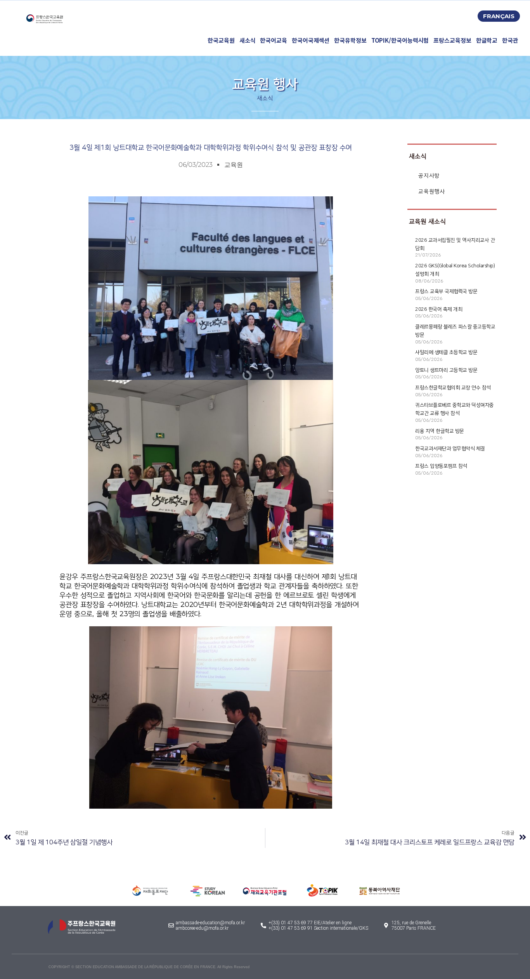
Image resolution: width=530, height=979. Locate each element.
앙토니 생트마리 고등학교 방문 (446, 370)
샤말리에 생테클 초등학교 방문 (446, 352)
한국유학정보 (350, 40)
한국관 (510, 40)
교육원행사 (431, 191)
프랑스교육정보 (452, 40)
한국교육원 (221, 40)
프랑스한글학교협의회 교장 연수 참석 (453, 387)
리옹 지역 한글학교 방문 (439, 431)
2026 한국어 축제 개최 (438, 309)
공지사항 (428, 175)
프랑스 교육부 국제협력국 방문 (446, 291)
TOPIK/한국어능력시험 (400, 40)
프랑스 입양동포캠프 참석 (441, 466)
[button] (499, 16)
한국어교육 (273, 40)
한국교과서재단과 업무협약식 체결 (450, 448)
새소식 (247, 40)
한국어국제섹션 (310, 40)
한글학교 (487, 40)
